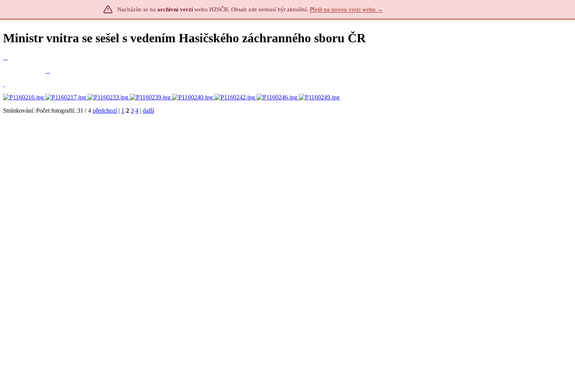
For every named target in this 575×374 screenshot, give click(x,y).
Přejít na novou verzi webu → (346, 9)
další (148, 110)
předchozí (105, 110)
